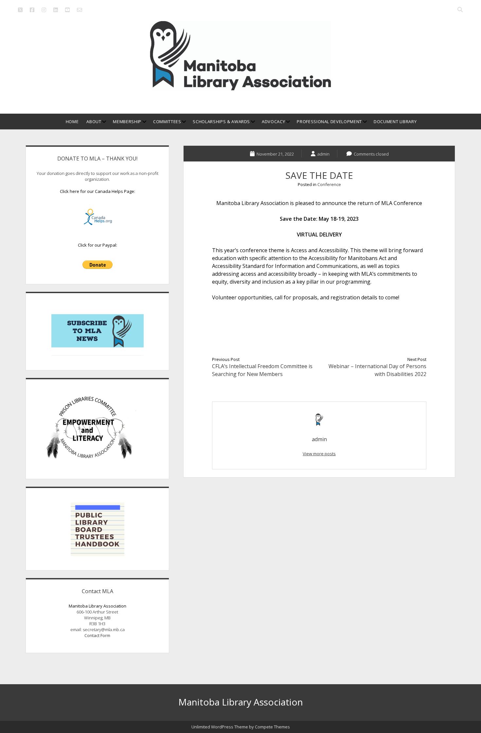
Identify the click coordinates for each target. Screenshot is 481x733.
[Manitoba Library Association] (240, 88)
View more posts (319, 454)
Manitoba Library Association (240, 702)
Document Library (395, 121)
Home (72, 121)
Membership (127, 121)
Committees (167, 121)
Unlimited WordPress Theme (219, 727)
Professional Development (329, 121)
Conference (329, 184)
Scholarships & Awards (221, 121)
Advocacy (273, 121)
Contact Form (97, 635)
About (93, 121)
